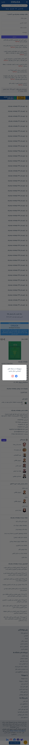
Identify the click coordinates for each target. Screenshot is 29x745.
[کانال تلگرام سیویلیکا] (16, 376)
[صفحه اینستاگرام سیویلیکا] (12, 376)
